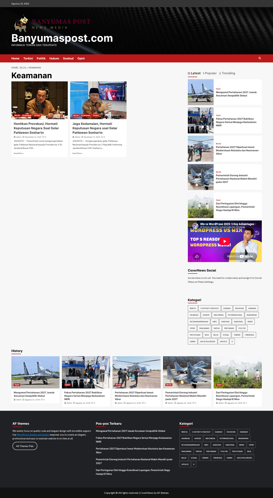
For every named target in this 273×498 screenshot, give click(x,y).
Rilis (207, 335)
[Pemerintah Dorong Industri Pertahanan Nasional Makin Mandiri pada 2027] (201, 176)
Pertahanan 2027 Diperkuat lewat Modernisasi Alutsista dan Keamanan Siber (237, 150)
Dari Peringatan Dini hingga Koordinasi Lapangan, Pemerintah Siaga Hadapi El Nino (235, 207)
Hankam (252, 308)
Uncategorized (207, 341)
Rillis (215, 335)
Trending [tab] (228, 73)
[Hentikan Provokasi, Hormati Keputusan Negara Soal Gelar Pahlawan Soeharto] (39, 100)
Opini (81, 58)
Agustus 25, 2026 (32, 400)
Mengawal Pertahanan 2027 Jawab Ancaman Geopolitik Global (130, 430)
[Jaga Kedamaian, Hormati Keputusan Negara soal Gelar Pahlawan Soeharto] (98, 100)
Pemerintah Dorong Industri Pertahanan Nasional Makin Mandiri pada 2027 (236, 178)
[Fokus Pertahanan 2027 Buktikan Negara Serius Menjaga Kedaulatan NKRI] (201, 120)
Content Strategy (209, 308)
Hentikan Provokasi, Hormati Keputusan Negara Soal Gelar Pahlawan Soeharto (36, 128)
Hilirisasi (194, 315)
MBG (215, 322)
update (223, 341)
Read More (18, 153)
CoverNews (146, 492)
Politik (41, 58)
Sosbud (68, 58)
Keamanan (26, 115)
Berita (17, 115)
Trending (249, 335)
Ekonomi (239, 308)
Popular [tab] (210, 73)
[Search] (260, 58)
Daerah (227, 308)
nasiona (225, 322)
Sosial (226, 335)
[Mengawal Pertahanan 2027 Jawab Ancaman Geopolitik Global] (201, 91)
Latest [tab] (195, 73)
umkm (192, 341)
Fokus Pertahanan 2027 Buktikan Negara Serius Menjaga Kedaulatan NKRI (236, 122)
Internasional (235, 315)
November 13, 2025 (33, 137)
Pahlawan (204, 328)
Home (15, 58)
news (250, 322)
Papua (217, 328)
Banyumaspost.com (62, 38)
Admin (18, 137)
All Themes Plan (24, 445)
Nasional (238, 322)
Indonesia (219, 315)
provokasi (195, 335)
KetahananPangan (199, 322)
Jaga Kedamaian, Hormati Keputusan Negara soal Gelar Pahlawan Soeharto (95, 128)
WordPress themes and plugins (33, 434)
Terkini (28, 58)
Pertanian (229, 328)
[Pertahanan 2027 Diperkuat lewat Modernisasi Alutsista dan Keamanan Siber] (201, 148)
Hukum (54, 58)
